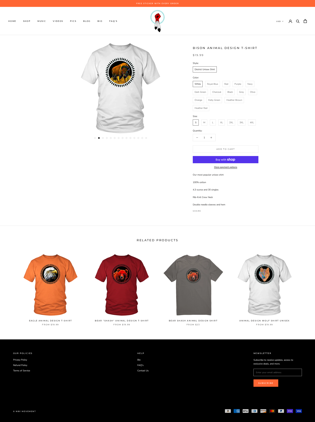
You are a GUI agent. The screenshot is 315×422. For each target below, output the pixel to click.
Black (230, 92)
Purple (237, 84)
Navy (249, 84)
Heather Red (201, 108)
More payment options (225, 167)
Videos (58, 21)
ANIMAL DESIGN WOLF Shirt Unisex (264, 320)
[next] (304, 286)
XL (221, 122)
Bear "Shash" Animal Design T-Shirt (122, 320)
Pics (73, 21)
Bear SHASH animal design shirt (193, 320)
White (198, 84)
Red (226, 84)
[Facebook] (204, 210)
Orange (198, 100)
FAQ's (113, 21)
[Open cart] (305, 21)
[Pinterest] (213, 210)
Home (12, 21)
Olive (252, 92)
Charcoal (216, 92)
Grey (241, 92)
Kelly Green (214, 100)
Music (41, 21)
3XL (242, 122)
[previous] (10, 286)
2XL (231, 122)
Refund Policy (20, 365)
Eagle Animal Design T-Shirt (50, 320)
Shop (27, 21)
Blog (87, 21)
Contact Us (143, 370)
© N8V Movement (24, 411)
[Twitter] (208, 210)
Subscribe (265, 383)
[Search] (298, 21)
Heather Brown (234, 100)
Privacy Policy (20, 359)
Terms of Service (21, 370)
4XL (252, 122)
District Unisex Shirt (205, 69)
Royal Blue (212, 84)
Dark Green (200, 92)
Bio (99, 21)
